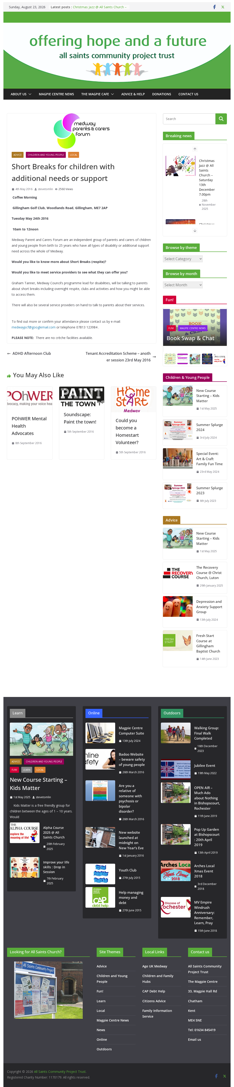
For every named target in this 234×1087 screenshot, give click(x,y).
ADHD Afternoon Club (32, 353)
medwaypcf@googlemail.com (34, 327)
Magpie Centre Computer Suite (131, 730)
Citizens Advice (154, 1001)
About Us (19, 94)
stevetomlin (45, 189)
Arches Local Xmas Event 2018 (204, 870)
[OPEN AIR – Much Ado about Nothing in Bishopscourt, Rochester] (176, 801)
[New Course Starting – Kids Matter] (178, 401)
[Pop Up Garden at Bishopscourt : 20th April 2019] (176, 841)
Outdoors (104, 1049)
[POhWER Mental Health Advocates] (29, 389)
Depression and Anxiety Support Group (209, 606)
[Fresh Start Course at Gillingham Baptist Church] (178, 648)
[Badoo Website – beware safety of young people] (100, 763)
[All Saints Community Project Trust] (116, 25)
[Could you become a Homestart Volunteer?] (133, 389)
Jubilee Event (204, 765)
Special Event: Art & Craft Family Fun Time (209, 458)
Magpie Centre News (56, 94)
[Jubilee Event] (176, 769)
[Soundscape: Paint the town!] (81, 389)
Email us (194, 1039)
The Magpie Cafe (95, 94)
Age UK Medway (154, 966)
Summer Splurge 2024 (209, 427)
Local (73, 154)
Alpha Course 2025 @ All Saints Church (54, 832)
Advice (17, 154)
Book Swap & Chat (190, 338)
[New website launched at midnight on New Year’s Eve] (100, 844)
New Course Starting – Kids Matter (207, 395)
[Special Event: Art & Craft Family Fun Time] (178, 464)
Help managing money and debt (131, 897)
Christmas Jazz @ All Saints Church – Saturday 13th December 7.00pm (100, 9)
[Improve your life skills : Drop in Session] (25, 873)
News (101, 1030)
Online (102, 1039)
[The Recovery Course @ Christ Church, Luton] (178, 577)
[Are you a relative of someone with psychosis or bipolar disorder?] (100, 802)
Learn (26, 769)
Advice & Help (133, 94)
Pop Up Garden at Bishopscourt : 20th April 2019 (207, 837)
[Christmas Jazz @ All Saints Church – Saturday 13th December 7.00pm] (180, 166)
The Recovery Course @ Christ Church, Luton (209, 572)
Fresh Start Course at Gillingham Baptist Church (208, 643)
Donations (161, 94)
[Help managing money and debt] (100, 901)
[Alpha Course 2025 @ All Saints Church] (25, 838)
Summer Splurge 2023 (209, 490)
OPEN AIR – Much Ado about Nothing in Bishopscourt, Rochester (207, 798)
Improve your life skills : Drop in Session (56, 867)
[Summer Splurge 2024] (178, 432)
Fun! (171, 328)
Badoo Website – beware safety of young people (132, 759)
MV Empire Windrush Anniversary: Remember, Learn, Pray (204, 912)
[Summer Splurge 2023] (178, 496)
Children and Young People (46, 154)
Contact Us (188, 94)
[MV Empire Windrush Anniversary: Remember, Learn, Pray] (176, 916)
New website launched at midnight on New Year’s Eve (131, 840)
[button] (29, 94)
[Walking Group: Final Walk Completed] (176, 739)
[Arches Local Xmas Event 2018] (176, 877)
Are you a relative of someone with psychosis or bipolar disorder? (130, 798)
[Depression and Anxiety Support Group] (178, 612)
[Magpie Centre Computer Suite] (100, 734)
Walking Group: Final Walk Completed (206, 733)
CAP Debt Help (153, 991)
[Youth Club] (100, 874)
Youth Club (127, 870)
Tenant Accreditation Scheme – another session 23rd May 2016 (118, 357)
